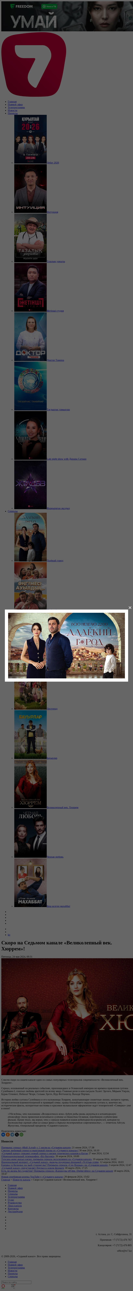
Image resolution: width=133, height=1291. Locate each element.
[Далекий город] (66, 645)
